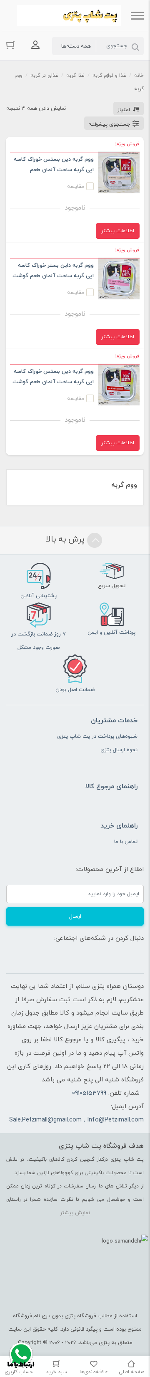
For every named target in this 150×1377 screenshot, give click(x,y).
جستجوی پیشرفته (109, 124)
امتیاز (124, 110)
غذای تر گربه (44, 75)
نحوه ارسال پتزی (119, 750)
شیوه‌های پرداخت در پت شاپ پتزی (97, 736)
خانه (139, 75)
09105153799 (89, 1093)
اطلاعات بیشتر (117, 231)
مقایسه (75, 186)
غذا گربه (75, 75)
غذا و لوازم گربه (109, 75)
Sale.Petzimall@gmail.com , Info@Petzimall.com (76, 1120)
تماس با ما (126, 841)
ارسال (75, 916)
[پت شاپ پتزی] (69, 15)
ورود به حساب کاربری (35, 45)
